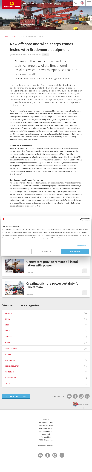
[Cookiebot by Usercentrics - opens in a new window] (79, 219)
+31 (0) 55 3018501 (45, 423)
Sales (34, 3)
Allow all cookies (75, 251)
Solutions (53, 3)
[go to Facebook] (75, 396)
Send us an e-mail (45, 425)
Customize (44, 251)
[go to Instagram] (81, 396)
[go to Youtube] (69, 396)
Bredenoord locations (45, 446)
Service (42, 3)
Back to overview (18, 396)
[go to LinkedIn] (87, 396)
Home (7, 37)
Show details (81, 245)
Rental (26, 3)
